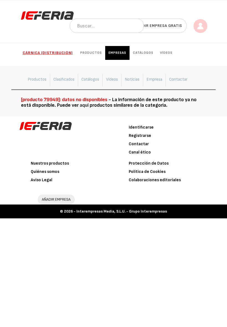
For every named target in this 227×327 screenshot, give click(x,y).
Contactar (139, 144)
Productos (91, 53)
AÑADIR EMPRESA (56, 199)
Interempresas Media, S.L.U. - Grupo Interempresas (121, 211)
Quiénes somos (45, 171)
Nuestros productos (50, 163)
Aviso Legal (41, 180)
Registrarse (140, 135)
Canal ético (140, 152)
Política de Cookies (147, 171)
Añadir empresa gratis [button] (158, 25)
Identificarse (141, 127)
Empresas (117, 53)
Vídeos (166, 53)
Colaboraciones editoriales (155, 180)
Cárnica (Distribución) (48, 52)
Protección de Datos (149, 163)
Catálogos (143, 53)
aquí (84, 105)
